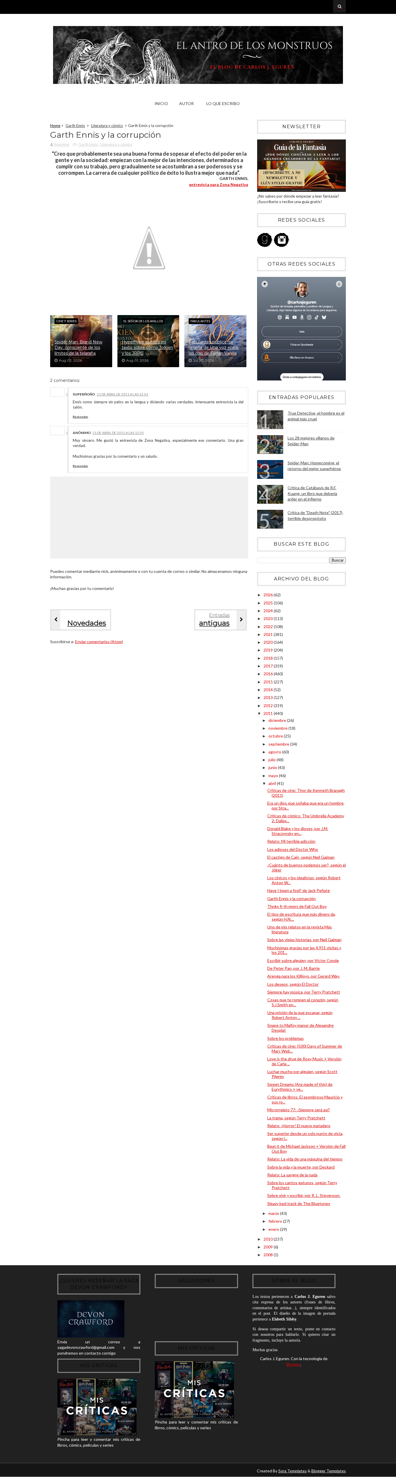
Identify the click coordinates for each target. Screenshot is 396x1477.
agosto (275, 751)
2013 (269, 697)
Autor (186, 103)
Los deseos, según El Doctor (293, 984)
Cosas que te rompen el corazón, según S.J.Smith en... (302, 1002)
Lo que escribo (223, 103)
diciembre (277, 720)
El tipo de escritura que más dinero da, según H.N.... (301, 916)
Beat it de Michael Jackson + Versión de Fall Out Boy (306, 1149)
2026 (269, 594)
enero (274, 1229)
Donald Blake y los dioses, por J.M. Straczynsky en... (297, 831)
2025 (269, 602)
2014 (269, 689)
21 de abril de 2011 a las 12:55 (118, 433)
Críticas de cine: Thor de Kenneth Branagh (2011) (306, 793)
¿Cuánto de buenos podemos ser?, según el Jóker (306, 867)
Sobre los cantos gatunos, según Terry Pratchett (302, 1185)
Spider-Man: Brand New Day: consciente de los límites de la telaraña (78, 347)
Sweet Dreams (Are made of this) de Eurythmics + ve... (300, 1087)
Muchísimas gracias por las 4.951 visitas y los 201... (304, 950)
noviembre (278, 728)
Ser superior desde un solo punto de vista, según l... (305, 1136)
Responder (80, 416)
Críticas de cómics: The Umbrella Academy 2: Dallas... (305, 818)
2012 (269, 705)
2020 (269, 642)
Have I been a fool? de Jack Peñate (298, 890)
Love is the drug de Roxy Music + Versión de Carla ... (304, 1061)
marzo (274, 1213)
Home (55, 125)
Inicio (161, 103)
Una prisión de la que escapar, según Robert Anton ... (300, 1015)
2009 (269, 1246)
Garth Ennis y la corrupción (291, 898)
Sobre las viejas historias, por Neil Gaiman (304, 939)
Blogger (293, 1364)
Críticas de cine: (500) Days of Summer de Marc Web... (304, 1048)
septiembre (279, 744)
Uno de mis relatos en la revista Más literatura (299, 929)
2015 (269, 681)
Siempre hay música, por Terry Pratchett (303, 991)
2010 (269, 1239)
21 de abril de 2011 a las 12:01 (122, 394)
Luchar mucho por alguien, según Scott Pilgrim (302, 1074)
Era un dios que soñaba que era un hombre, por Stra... (305, 805)
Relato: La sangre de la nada (292, 1174)
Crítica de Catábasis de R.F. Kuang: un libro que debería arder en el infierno (312, 493)
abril (272, 783)
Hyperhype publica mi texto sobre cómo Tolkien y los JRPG (147, 347)
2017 (269, 665)
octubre (276, 735)
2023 (269, 618)
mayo (273, 775)
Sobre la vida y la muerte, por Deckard (301, 1167)
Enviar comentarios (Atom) (99, 641)
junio (273, 767)
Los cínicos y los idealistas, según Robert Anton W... (304, 880)
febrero (275, 1221)
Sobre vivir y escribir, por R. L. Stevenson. (303, 1195)
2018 (269, 658)
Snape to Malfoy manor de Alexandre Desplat (300, 1028)
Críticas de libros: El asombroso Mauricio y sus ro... (305, 1099)
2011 (269, 713)
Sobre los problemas (285, 1038)
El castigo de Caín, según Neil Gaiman (301, 857)
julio (272, 759)
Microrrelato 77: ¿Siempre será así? (298, 1109)
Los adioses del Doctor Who (292, 849)
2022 (269, 626)
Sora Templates (292, 1470)
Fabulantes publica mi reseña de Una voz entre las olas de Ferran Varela (214, 347)
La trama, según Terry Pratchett (296, 1117)
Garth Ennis (75, 125)
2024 (269, 610)
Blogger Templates (328, 1470)
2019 (269, 650)
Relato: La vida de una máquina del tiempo (304, 1158)
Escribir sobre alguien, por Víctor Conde (303, 960)
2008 (269, 1254)
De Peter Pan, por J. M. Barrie (293, 968)
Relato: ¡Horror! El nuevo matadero (298, 1125)
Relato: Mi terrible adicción (291, 841)
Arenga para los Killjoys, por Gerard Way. (303, 976)
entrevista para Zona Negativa (218, 184)
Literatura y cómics (107, 125)
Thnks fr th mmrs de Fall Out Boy (297, 906)
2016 (269, 673)
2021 (269, 634)
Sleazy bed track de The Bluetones (298, 1203)
